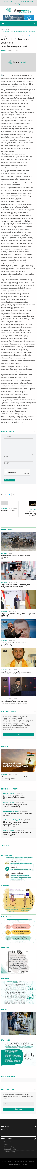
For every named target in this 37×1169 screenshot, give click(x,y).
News (7, 29)
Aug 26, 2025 (26, 820)
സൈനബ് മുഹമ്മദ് (8, 802)
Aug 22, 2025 (20, 830)
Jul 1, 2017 (13, 640)
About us (7, 1145)
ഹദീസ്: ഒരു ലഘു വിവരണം (30, 515)
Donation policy (9, 1152)
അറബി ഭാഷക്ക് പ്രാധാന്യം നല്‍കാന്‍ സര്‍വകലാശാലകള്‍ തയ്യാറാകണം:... (14, 702)
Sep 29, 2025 (20, 793)
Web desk (4, 50)
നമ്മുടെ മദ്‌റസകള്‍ (8, 511)
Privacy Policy (9, 1147)
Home (3, 29)
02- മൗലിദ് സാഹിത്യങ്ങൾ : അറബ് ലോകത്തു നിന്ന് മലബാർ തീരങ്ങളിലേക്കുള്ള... (15, 824)
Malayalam (20, 4)
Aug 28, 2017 (13, 611)
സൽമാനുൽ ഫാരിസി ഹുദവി (11, 820)
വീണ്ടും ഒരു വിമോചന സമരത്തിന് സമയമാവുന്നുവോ (13, 778)
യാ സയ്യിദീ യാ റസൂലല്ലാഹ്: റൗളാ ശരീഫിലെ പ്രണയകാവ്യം (15, 806)
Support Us (8, 1142)
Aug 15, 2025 (13, 774)
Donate (24, 1165)
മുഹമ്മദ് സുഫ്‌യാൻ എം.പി (11, 811)
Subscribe (18, 1109)
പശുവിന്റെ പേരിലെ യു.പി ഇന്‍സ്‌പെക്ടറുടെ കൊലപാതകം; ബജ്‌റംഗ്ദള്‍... (16, 673)
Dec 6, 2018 (13, 669)
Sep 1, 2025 (25, 811)
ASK (18, 734)
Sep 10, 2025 (20, 802)
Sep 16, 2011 (32, 511)
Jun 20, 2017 (13, 553)
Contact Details (10, 1149)
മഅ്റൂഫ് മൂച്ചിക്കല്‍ (8, 794)
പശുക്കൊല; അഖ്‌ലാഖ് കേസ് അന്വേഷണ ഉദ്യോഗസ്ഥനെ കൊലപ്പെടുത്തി (15, 586)
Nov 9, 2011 (13, 508)
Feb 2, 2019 (13, 699)
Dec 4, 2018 (13, 582)
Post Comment (9, 480)
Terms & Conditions (14, 1165)
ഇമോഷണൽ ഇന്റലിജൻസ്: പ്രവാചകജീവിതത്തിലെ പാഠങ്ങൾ (14, 797)
